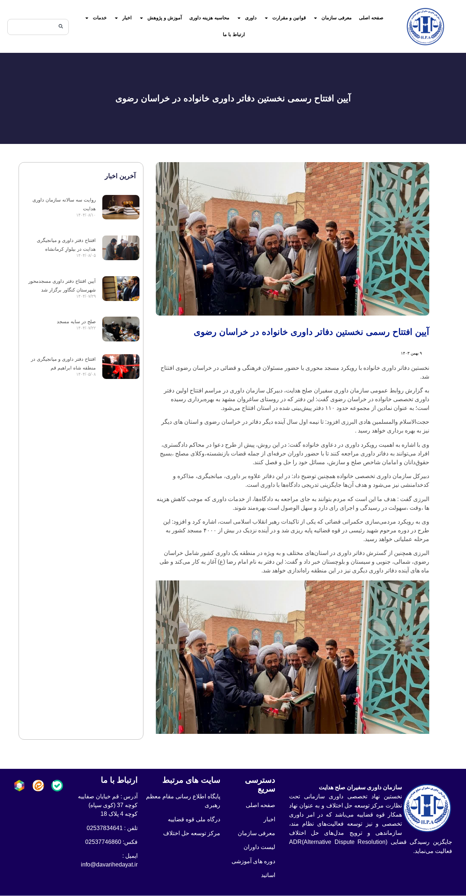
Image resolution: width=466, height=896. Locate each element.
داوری (251, 17)
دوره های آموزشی (253, 861)
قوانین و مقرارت (289, 17)
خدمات (100, 17)
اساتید (268, 875)
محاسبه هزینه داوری (209, 17)
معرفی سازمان (336, 17)
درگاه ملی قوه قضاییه (194, 819)
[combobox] (38, 27)
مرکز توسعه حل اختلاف (191, 833)
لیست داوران (259, 847)
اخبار (127, 17)
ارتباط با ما (234, 34)
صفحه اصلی (371, 17)
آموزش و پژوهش (164, 17)
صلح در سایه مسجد (76, 321)
